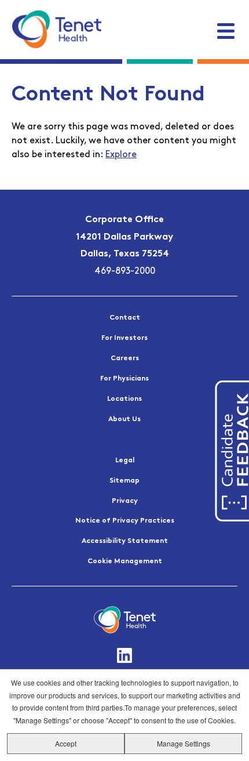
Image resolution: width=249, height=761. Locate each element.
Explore (121, 155)
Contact (124, 317)
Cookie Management (124, 561)
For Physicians (124, 378)
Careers (125, 358)
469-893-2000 (124, 271)
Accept (65, 743)
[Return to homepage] (56, 29)
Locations (124, 399)
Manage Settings (183, 743)
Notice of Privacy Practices (124, 520)
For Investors (124, 338)
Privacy (125, 501)
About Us (124, 419)
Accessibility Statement (125, 541)
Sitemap (124, 480)
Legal (124, 460)
